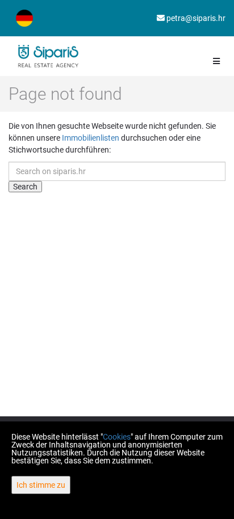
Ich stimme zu (40, 485)
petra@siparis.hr (195, 18)
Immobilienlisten (90, 137)
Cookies (117, 436)
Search (25, 186)
